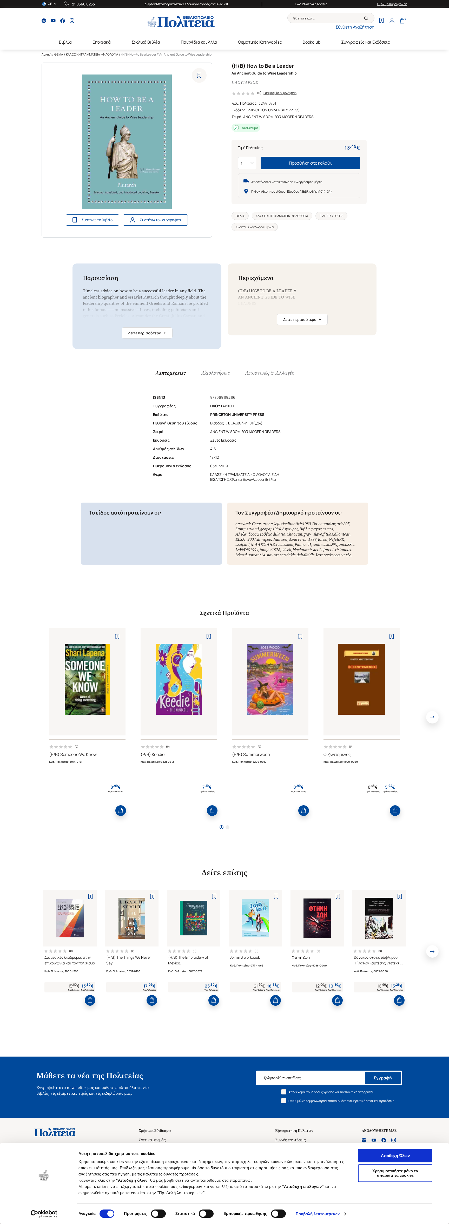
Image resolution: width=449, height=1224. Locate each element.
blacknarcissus (305, 549)
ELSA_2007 (245, 539)
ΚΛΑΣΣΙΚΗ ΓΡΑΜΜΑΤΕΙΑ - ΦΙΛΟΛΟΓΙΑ (92, 54)
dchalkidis (305, 555)
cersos (328, 529)
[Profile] (392, 21)
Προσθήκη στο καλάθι (310, 163)
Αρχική (46, 54)
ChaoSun (294, 534)
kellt (289, 544)
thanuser (279, 539)
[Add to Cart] (120, 810)
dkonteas (341, 534)
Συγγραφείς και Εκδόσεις (365, 42)
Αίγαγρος (290, 529)
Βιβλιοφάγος (310, 529)
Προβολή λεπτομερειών (318, 1214)
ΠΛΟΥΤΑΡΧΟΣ (245, 82)
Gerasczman (262, 523)
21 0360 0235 (83, 4)
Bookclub (311, 42)
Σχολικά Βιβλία (145, 42)
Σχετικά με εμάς (152, 1139)
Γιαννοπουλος (323, 523)
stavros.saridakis (280, 555)
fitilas (328, 534)
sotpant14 (256, 555)
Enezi (322, 539)
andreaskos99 (324, 544)
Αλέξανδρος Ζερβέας (253, 534)
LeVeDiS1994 (246, 549)
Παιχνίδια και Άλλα (199, 42)
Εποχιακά (102, 42)
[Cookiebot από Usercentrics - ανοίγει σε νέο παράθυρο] (44, 1214)
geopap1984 (270, 529)
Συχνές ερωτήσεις (290, 1139)
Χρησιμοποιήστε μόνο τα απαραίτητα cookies (395, 1173)
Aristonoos (341, 549)
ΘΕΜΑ (58, 54)
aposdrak (243, 523)
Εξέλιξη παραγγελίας (392, 4)
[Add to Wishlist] (199, 75)
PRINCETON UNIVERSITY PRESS (274, 109)
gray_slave (312, 534)
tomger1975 (270, 549)
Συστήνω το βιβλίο (97, 219)
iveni (280, 544)
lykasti (241, 555)
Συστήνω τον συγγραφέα (160, 219)
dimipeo (264, 539)
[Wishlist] (381, 21)
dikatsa (279, 534)
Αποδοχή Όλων (395, 1155)
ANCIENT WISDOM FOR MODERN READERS (278, 116)
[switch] (158, 1213)
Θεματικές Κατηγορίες (260, 42)
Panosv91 (303, 544)
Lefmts (325, 549)
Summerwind (247, 529)
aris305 (343, 523)
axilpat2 (242, 544)
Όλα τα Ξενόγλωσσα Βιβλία (255, 227)
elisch (286, 549)
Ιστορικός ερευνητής (333, 555)
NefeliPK (336, 539)
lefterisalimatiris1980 (292, 523)
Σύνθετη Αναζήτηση (354, 27)
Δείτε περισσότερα (147, 333)
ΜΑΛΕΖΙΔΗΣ (263, 544)
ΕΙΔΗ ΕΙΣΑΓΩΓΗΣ (331, 216)
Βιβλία (65, 42)
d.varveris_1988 (302, 539)
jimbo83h (345, 544)
